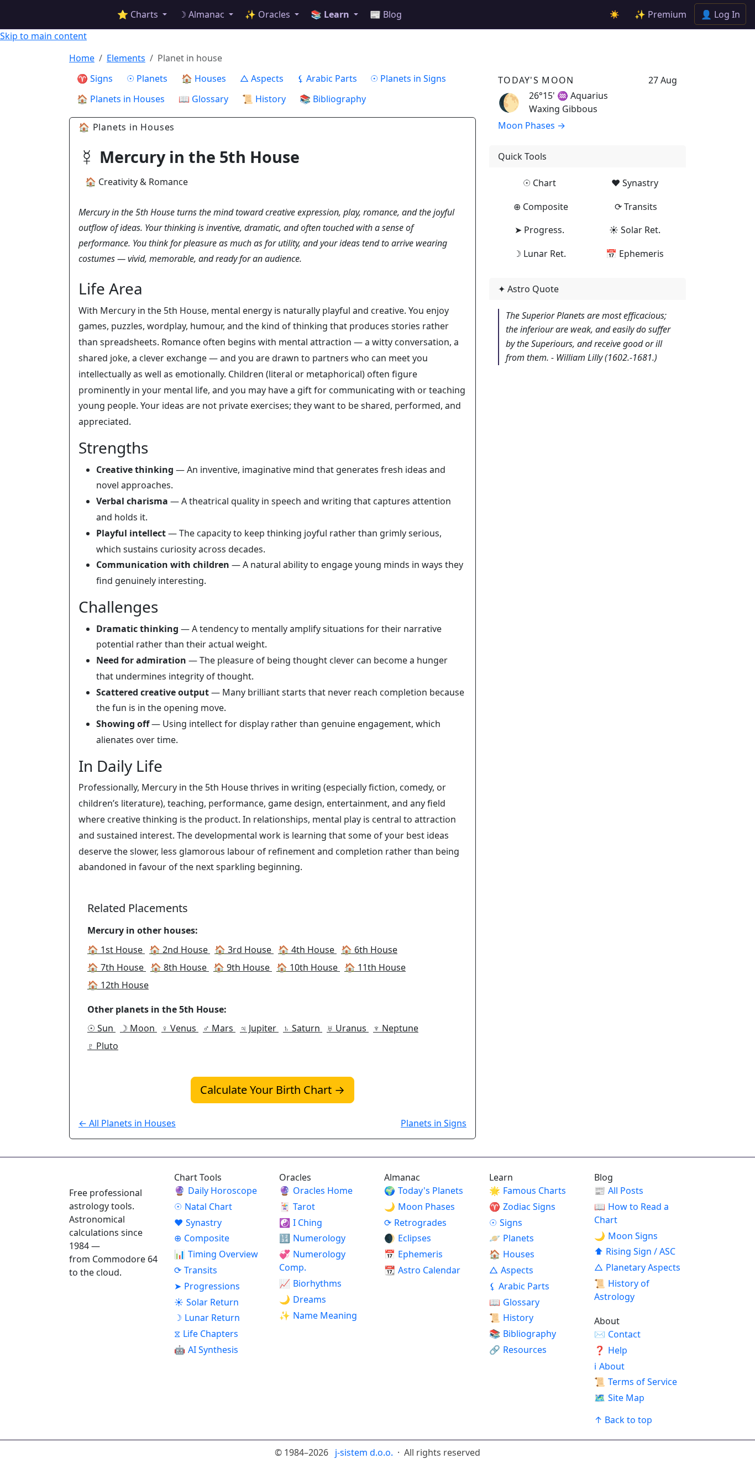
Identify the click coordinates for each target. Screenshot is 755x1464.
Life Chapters (206, 1334)
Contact (617, 1334)
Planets (511, 1238)
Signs (505, 1223)
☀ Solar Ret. (634, 230)
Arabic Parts (519, 1286)
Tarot (297, 1206)
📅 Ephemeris (635, 253)
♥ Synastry (634, 183)
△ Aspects (262, 78)
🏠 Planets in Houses (121, 99)
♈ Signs (95, 78)
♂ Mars (219, 1028)
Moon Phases (419, 1206)
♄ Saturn (302, 1028)
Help (610, 1350)
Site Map (619, 1398)
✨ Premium (660, 14)
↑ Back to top (623, 1420)
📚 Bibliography (333, 99)
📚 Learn (331, 14)
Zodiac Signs (522, 1206)
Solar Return (206, 1302)
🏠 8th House (179, 967)
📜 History (264, 99)
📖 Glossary (203, 99)
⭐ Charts (138, 14)
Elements (126, 58)
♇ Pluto (102, 1046)
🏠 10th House (308, 967)
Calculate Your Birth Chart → (272, 1089)
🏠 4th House (307, 950)
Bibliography (522, 1334)
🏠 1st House (116, 950)
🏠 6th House (369, 950)
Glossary (514, 1302)
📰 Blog (386, 14)
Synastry (198, 1223)
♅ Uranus (348, 1028)
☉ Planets (147, 78)
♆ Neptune (395, 1028)
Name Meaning (318, 1315)
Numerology (312, 1238)
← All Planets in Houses (127, 1123)
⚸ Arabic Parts (327, 78)
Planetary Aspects (637, 1267)
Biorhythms (310, 1283)
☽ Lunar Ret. (539, 253)
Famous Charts (527, 1190)
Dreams (302, 1299)
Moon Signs (626, 1236)
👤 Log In (720, 14)
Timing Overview (216, 1254)
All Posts (618, 1190)
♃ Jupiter (259, 1028)
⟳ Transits (636, 207)
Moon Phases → (531, 125)
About (609, 1366)
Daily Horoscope (215, 1190)
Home (82, 58)
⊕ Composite (540, 207)
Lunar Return (207, 1318)
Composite (201, 1238)
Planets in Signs (433, 1123)
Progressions (207, 1286)
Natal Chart (203, 1206)
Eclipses (407, 1238)
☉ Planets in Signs (408, 78)
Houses (511, 1254)
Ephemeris (413, 1254)
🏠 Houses (203, 78)
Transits (195, 1270)
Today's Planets (423, 1190)
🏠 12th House (118, 985)
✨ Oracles (268, 14)
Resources (518, 1350)
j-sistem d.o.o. (365, 1452)
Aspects (511, 1270)
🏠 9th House (242, 967)
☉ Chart (539, 183)
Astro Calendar (422, 1270)
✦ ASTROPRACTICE (56, 14)
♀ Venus (179, 1028)
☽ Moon (138, 1028)
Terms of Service (635, 1382)
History (511, 1318)
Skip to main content (43, 36)
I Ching (300, 1223)
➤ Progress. (539, 230)
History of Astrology (621, 1290)
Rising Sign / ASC (634, 1251)
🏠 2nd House (179, 950)
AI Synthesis (206, 1350)
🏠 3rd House (244, 950)
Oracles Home (316, 1190)
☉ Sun (101, 1028)
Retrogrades (415, 1223)
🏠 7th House (116, 967)
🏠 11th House (375, 967)
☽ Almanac (203, 14)
